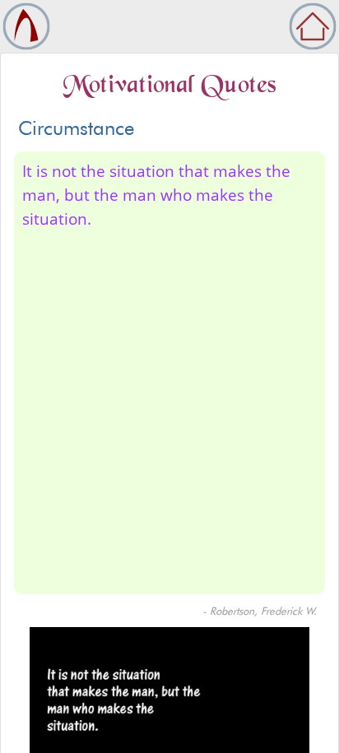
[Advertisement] (169, 409)
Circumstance (76, 128)
